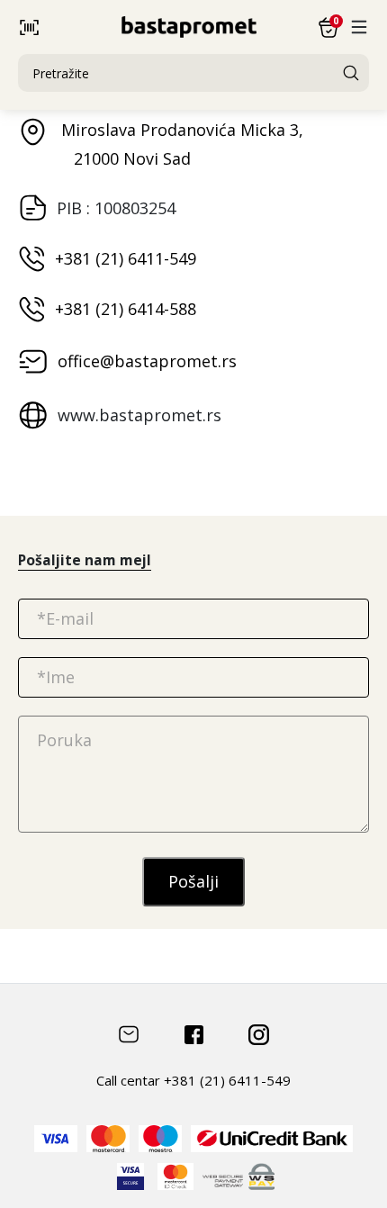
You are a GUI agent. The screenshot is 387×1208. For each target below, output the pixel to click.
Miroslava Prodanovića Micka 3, (180, 144)
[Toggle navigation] (359, 27)
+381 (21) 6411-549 (125, 258)
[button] (70, 27)
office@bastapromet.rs (147, 361)
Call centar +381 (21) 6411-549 (193, 1080)
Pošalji (193, 881)
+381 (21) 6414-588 (125, 309)
